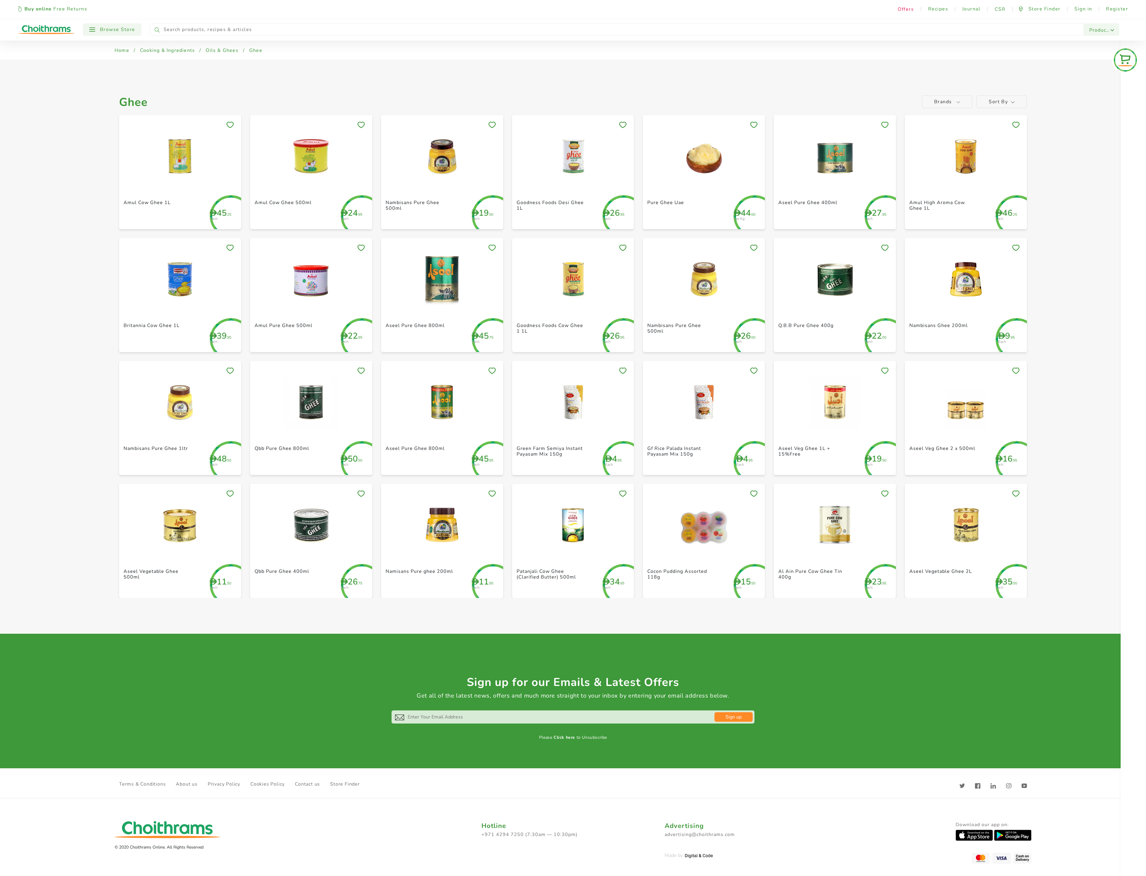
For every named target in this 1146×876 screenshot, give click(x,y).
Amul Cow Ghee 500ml (283, 202)
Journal (971, 9)
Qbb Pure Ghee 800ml (282, 448)
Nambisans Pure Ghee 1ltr (156, 448)
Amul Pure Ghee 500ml (283, 325)
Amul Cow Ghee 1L (147, 202)
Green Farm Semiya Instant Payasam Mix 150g (550, 451)
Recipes (938, 9)
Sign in (1083, 9)
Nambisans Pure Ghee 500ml (412, 205)
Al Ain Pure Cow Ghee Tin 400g (810, 574)
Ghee (255, 50)
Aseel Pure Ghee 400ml (807, 202)
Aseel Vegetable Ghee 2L (940, 571)
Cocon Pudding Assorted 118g (677, 574)
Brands (944, 101)
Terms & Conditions (142, 784)
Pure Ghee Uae (665, 202)
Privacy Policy (224, 784)
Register (1117, 9)
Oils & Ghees (222, 50)
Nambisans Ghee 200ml (938, 325)
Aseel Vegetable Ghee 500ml (151, 574)
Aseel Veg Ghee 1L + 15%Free (804, 451)
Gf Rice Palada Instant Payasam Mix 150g (674, 451)
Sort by (998, 101)
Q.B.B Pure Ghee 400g (806, 325)
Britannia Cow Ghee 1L (152, 325)
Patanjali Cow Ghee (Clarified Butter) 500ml (546, 574)
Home (122, 50)
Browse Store (116, 29)
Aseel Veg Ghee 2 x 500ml (942, 448)
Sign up (734, 717)
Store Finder (345, 784)
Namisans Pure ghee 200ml (419, 571)
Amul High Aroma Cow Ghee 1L (937, 205)
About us (186, 784)
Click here (564, 737)
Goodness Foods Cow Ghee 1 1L (550, 328)
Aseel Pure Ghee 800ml (415, 325)
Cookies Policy (267, 784)
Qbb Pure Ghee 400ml (282, 571)
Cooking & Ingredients (167, 50)
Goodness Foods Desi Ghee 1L (550, 205)
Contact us (307, 784)
